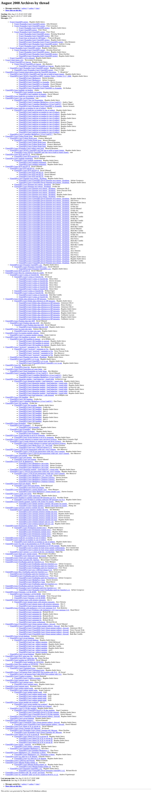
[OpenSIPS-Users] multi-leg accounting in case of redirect (26, 96)
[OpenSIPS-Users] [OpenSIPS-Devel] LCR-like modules (34, 710)
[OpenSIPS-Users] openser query (17, 680)
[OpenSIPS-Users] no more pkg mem (18, 329)
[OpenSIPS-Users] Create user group (18, 494)
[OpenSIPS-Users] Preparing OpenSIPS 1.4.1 (26, 265)
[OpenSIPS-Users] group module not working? (22, 702)
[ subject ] (24, 8)
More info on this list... (13, 10)
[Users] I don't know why (14, 60)
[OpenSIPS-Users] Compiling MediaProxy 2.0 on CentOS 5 (40, 102)
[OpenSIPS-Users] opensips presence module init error (24, 508)
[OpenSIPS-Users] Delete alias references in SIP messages (26, 299)
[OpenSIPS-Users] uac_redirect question (33, 642)
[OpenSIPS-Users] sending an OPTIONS (20, 660)
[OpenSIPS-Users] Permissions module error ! (21, 526)
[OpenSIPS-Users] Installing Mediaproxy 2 (25, 748)
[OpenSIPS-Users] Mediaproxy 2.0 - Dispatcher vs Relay (25, 752)
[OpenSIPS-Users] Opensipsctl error (18, 666)
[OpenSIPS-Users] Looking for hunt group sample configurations (42, 548)
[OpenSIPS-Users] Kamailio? (16, 423)
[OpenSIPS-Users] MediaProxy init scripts (34, 463)
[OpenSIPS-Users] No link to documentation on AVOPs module (28, 544)
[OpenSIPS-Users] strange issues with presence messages (25, 600)
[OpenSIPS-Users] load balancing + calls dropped (36, 395)
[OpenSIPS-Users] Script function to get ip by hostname (25, 435)
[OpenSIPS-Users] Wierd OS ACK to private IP (22, 734)
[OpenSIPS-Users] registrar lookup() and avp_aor (36, 522)
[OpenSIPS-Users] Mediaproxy (30, 78)
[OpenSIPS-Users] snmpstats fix (30, 612)
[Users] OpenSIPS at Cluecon (20, 62)
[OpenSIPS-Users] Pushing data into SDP (20, 321)
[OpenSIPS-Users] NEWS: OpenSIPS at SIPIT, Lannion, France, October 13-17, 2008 (41, 76)
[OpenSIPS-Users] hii (13, 365)
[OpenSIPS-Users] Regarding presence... (20, 720)
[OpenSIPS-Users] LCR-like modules (23, 708)
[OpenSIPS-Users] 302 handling (17, 397)
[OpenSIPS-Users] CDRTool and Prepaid (20, 760)
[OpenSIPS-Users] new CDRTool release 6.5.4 (35, 447)
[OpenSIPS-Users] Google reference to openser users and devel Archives (31, 439)
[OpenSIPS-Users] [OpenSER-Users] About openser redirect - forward (30, 624)
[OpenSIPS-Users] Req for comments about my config (24, 273)
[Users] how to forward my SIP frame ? (33, 38)
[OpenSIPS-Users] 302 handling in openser (20, 337)
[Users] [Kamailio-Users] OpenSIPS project (30, 24)
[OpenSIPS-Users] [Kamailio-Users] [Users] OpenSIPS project (41, 42)
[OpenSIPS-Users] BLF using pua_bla (19, 656)
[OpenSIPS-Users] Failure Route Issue (19, 136)
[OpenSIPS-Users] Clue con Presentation (20, 98)
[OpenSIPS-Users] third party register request (21, 554)
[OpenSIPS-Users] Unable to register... (19, 676)
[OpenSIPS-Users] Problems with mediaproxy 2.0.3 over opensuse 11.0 (30, 608)
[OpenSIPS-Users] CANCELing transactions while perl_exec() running (30, 449)
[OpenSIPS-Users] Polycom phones (18, 483)
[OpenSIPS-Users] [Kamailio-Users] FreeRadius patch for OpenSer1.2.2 (31, 588)
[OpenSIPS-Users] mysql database (17, 636)
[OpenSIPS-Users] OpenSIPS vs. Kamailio (34, 82)
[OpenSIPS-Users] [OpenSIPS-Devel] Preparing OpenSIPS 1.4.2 (42, 770)
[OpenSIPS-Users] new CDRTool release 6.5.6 (35, 570)
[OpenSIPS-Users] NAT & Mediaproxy (19, 461)
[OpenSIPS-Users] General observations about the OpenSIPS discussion (31, 72)
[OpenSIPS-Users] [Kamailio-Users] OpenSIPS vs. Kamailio (40, 88)
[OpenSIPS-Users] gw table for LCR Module (21, 756)
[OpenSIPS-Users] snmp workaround (32, 622)
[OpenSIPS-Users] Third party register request (21, 558)
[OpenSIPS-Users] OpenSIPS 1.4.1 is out (25, 359)
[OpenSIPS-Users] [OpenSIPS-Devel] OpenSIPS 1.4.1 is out (40, 363)
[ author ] (31, 8)
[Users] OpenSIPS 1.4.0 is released (22, 58)
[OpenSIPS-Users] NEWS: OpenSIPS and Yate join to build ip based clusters (37, 74)
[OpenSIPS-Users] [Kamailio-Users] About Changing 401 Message (34, 730)
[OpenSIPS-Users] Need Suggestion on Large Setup (24, 369)
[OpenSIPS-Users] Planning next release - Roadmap (28, 178)
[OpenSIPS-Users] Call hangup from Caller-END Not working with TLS (31, 672)
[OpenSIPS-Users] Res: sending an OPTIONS (22, 664)
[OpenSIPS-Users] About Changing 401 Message (23, 728)
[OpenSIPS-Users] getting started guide (19, 688)
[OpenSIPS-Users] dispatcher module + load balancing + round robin (29, 379)
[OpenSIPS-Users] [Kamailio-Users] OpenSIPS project (38, 44)
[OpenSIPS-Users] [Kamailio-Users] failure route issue (24, 148)
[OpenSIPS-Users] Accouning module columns (22, 333)
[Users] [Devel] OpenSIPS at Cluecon (28, 64)
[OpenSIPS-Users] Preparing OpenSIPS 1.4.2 (26, 768)
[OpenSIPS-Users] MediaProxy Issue (32, 580)
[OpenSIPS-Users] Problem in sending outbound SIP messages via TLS (30, 498)
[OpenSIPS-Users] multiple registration (19, 158)
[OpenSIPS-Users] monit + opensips (18, 744)
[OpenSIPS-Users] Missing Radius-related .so (21, 762)
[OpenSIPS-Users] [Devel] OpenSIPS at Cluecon (36, 66)
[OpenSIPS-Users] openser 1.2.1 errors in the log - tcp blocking (32, 552)
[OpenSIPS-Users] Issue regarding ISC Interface (22, 560)
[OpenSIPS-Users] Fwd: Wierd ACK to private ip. (23, 726)
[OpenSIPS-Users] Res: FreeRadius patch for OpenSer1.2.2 (26, 572)
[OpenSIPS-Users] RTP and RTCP (17, 154)
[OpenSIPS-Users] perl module (16, 455)
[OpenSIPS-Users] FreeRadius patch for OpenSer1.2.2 (24, 562)
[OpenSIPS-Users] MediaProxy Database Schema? (37, 477)
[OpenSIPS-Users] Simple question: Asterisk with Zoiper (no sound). (29, 502)
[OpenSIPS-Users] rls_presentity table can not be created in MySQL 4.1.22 (32, 774)
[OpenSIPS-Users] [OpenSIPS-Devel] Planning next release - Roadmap (44, 180)
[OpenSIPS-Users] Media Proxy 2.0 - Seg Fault (36, 445)
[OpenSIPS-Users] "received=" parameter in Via (22, 347)
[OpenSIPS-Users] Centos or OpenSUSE (24, 275)
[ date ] (37, 8)
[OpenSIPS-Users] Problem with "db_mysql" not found (25, 772)
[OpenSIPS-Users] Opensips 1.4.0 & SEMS (21, 592)
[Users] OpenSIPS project (19, 22)
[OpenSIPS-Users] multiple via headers (19, 90)
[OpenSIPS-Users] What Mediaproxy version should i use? (26, 489)
